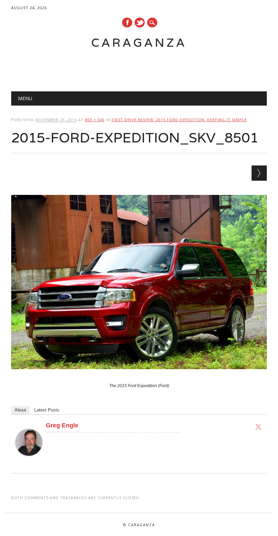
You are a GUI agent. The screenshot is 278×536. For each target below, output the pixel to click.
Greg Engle (62, 425)
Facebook (127, 22)
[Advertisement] (132, 66)
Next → (259, 173)
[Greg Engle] (28, 462)
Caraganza (139, 42)
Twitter (140, 22)
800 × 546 (94, 119)
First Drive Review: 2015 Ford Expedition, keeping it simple (179, 119)
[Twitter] (258, 427)
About (20, 409)
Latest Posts (46, 409)
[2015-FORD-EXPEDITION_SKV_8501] (139, 375)
